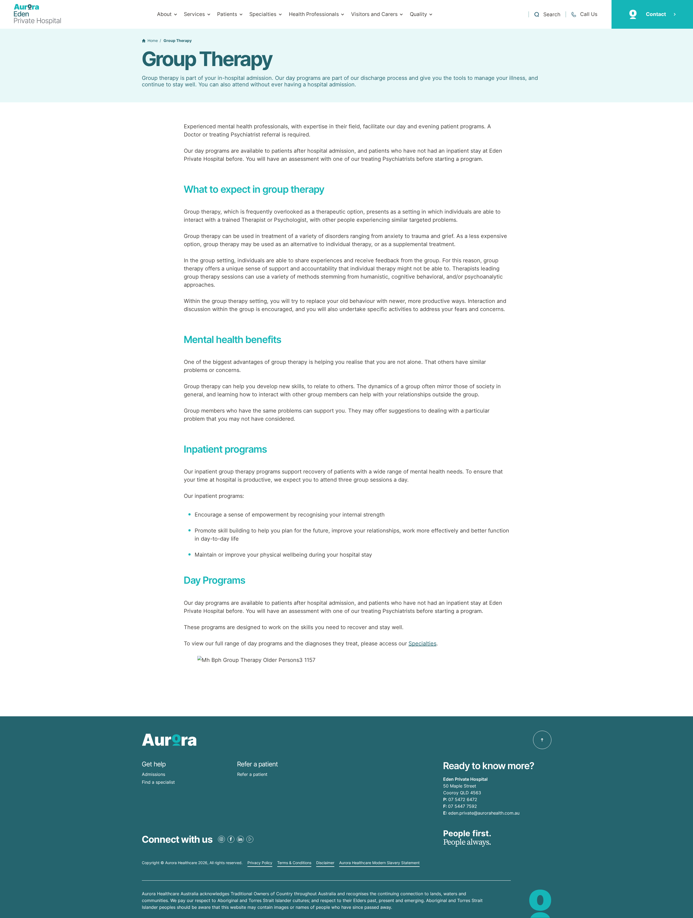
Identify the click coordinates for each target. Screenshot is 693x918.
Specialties (422, 643)
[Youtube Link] (249, 839)
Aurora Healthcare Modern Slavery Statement (379, 863)
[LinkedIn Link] (240, 839)
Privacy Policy (259, 863)
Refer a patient (252, 774)
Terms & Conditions (294, 863)
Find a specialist (158, 782)
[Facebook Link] (230, 839)
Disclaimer (325, 863)
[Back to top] (542, 740)
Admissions (153, 774)
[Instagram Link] (221, 839)
